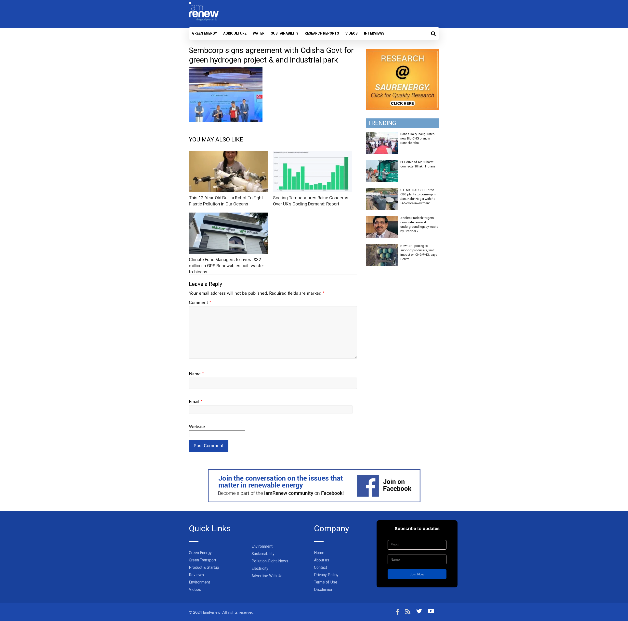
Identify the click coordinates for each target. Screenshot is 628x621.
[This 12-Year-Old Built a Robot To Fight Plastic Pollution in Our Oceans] (228, 154)
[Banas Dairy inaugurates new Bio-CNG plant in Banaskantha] (382, 135)
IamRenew (212, 612)
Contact (320, 567)
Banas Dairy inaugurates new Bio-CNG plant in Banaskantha (417, 138)
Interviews (374, 33)
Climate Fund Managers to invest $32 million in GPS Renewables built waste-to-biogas (226, 265)
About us (321, 560)
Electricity (259, 568)
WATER (258, 33)
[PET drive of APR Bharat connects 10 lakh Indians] (382, 163)
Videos (351, 33)
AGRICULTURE (235, 33)
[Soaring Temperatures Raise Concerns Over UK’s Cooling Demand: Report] (312, 154)
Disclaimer (323, 589)
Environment (199, 582)
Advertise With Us (266, 575)
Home (319, 552)
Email (195, 402)
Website (197, 427)
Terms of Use (325, 582)
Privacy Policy (326, 574)
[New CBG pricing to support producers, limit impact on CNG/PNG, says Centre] (382, 246)
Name (196, 374)
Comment (200, 303)
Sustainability (284, 33)
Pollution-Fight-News (269, 561)
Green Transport (202, 560)
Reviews (196, 574)
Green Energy (204, 33)
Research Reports (322, 33)
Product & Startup (204, 567)
